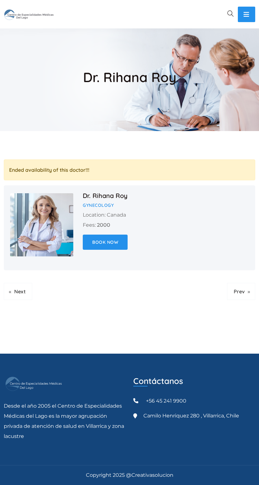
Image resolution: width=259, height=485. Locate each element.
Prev (239, 291)
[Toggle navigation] (246, 14)
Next (20, 291)
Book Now (105, 242)
